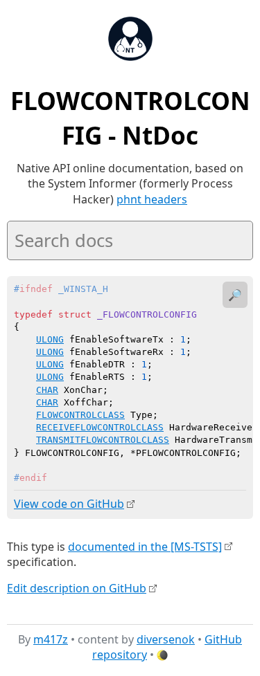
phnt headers (151, 199)
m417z (50, 639)
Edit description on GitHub (76, 588)
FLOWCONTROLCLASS (80, 415)
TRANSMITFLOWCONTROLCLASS (102, 440)
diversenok (166, 639)
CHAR (47, 390)
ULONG (50, 339)
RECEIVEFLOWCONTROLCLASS (100, 427)
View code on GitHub (69, 503)
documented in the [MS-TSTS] (145, 546)
